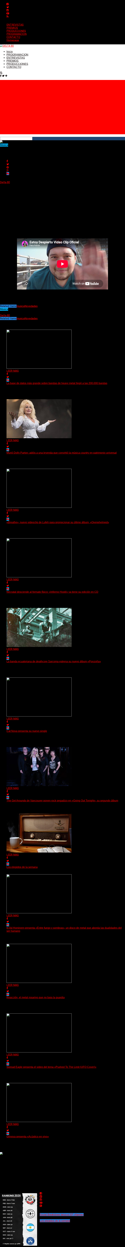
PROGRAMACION (17, 34)
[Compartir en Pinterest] (8, 167)
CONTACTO (13, 37)
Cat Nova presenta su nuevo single (27, 731)
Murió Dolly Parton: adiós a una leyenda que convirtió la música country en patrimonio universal (62, 452)
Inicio (10, 51)
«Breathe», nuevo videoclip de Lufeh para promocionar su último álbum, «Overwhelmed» (58, 522)
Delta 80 (5, 182)
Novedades (31, 306)
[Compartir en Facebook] (7, 161)
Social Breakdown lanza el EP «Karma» (62, 1214)
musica (21, 306)
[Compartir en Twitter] (8, 164)
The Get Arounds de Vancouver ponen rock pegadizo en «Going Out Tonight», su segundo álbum (62, 800)
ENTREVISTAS (15, 24)
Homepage (13, 40)
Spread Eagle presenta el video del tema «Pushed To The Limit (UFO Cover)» (51, 1067)
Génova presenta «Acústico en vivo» (28, 1136)
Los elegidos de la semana (22, 867)
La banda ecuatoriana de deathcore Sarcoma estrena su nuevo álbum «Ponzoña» (54, 661)
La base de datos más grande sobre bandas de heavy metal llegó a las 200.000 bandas (57, 383)
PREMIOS (12, 27)
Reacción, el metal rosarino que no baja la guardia (36, 997)
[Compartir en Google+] (8, 170)
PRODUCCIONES (16, 31)
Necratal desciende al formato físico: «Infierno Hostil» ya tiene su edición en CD (52, 592)
